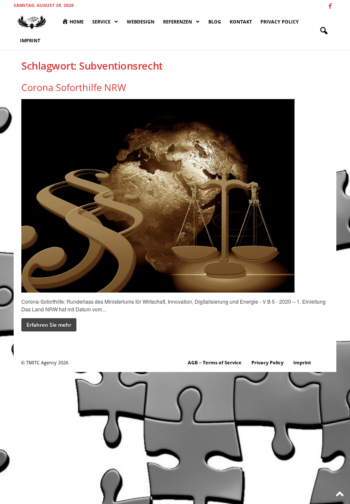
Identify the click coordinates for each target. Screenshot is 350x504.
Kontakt (241, 21)
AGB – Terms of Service (215, 362)
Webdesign (141, 21)
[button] (323, 31)
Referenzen (177, 21)
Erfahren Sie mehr (48, 324)
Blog (214, 21)
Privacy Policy (279, 21)
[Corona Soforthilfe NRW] (175, 196)
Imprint (30, 40)
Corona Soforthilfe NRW (73, 87)
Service (101, 21)
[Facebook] (330, 6)
